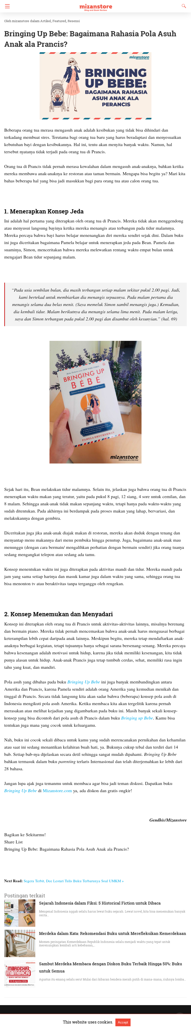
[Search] (182, 6)
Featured (59, 21)
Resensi (74, 21)
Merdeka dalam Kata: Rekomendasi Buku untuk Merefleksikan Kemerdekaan (112, 933)
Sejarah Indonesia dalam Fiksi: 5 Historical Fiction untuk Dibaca (100, 903)
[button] (95, 85)
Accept (123, 1022)
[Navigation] (6, 6)
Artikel (45, 21)
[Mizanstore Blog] (95, 5)
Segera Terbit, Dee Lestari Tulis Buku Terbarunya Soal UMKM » (74, 880)
